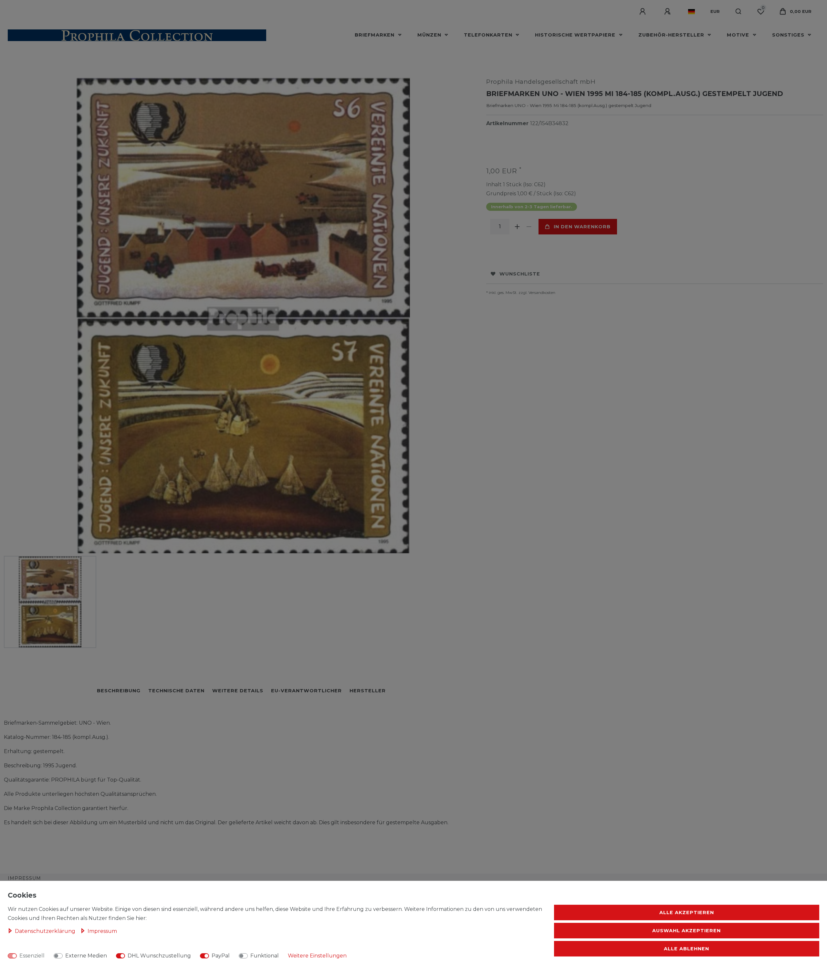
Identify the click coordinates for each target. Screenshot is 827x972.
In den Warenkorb (582, 227)
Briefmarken (375, 35)
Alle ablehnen (686, 949)
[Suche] (739, 11)
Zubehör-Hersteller (672, 35)
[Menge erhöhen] (517, 226)
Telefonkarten (489, 35)
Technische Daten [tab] (176, 691)
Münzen (430, 35)
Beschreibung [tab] (119, 691)
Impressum (24, 878)
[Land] (691, 11)
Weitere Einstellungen (317, 956)
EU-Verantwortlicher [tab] (306, 691)
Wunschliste (519, 274)
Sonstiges (789, 35)
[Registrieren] (668, 11)
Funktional (264, 956)
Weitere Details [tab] (237, 691)
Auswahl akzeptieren (686, 931)
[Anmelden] (643, 11)
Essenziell (32, 956)
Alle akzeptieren (686, 912)
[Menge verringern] (529, 226)
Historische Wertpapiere (576, 35)
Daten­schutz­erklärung (46, 931)
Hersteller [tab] (368, 691)
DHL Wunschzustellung (159, 956)
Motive (739, 35)
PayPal (221, 956)
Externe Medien (86, 956)
